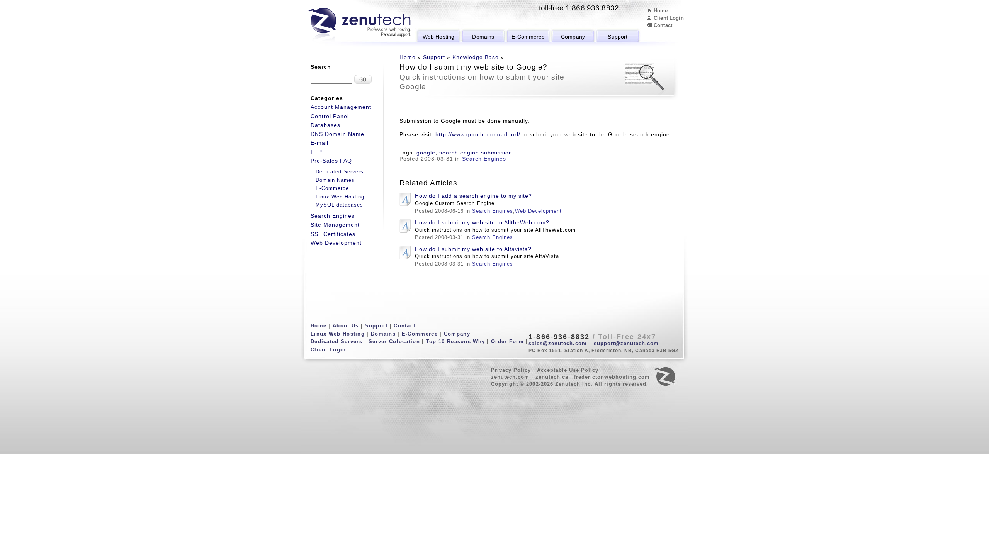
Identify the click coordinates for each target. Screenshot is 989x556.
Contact (663, 25)
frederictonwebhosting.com (612, 377)
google (425, 152)
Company (573, 37)
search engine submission (475, 152)
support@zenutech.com (626, 343)
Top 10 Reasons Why (455, 341)
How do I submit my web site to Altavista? (473, 249)
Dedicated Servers (340, 172)
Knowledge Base (475, 57)
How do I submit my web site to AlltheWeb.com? (482, 222)
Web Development (538, 211)
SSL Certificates (333, 234)
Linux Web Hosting (340, 197)
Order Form (507, 341)
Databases (325, 125)
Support (617, 37)
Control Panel (330, 116)
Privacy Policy (511, 370)
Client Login (669, 18)
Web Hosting (439, 37)
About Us (346, 326)
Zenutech (359, 25)
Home (661, 11)
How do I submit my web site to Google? (473, 67)
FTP (316, 152)
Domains (483, 37)
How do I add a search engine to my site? (473, 196)
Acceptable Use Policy (568, 370)
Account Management (341, 107)
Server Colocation (394, 341)
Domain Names (335, 180)
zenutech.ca (551, 377)
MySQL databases (339, 205)
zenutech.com (510, 377)
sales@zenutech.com (557, 343)
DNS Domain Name (337, 134)
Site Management (335, 225)
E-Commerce (527, 37)
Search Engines (484, 159)
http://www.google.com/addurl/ (477, 134)
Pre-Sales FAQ (331, 161)
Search (321, 67)
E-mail (319, 143)
